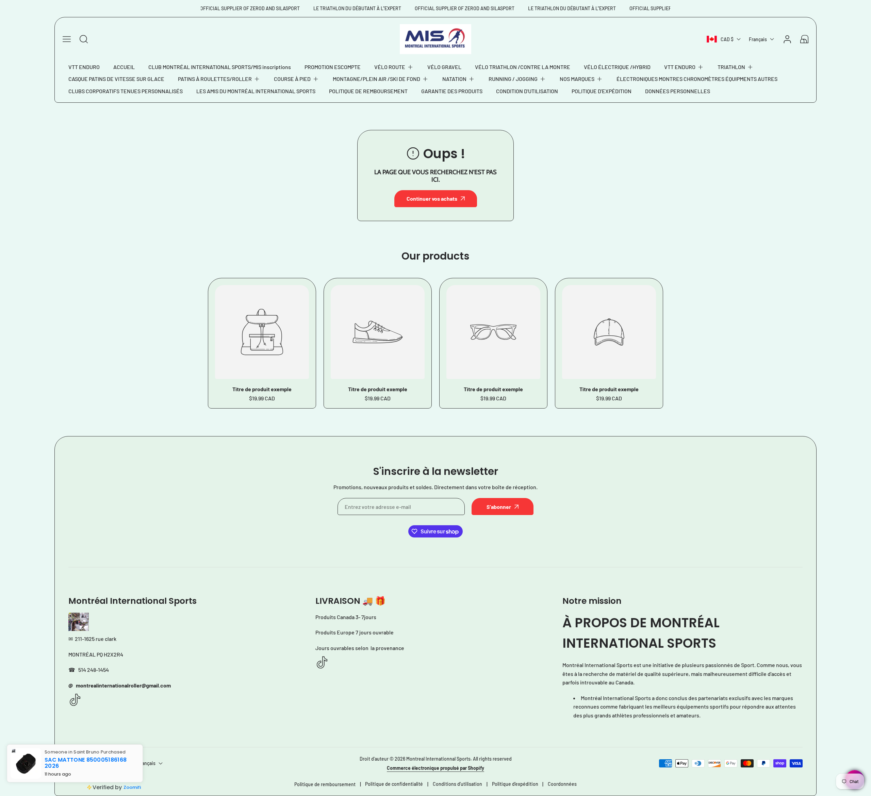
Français (758, 39)
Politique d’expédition (515, 784)
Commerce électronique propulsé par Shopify (435, 768)
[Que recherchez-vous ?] (84, 39)
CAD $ (727, 39)
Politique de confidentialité (394, 784)
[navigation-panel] (67, 39)
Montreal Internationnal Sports (438, 759)
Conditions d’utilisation (457, 784)
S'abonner (499, 506)
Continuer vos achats (432, 198)
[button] (394, 67)
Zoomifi (132, 787)
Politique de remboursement (325, 784)
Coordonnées (562, 784)
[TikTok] (75, 700)
